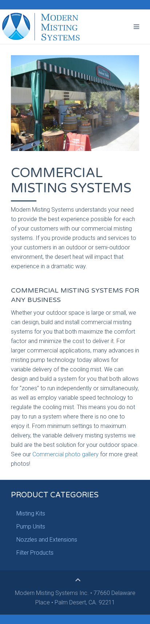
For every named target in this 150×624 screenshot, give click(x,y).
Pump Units (30, 526)
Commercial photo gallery (65, 454)
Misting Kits (30, 513)
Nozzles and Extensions (46, 539)
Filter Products (35, 552)
